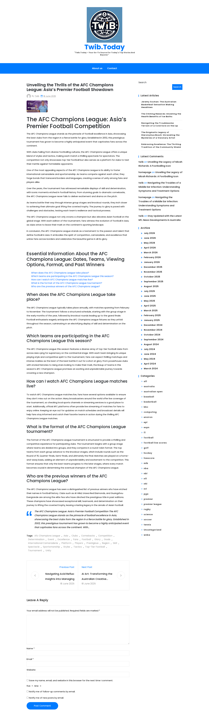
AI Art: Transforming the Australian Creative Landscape (97, 577)
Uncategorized (152, 529)
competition (105, 535)
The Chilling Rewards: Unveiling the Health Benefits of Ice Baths (161, 115)
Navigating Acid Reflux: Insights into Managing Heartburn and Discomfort (59, 577)
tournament (35, 550)
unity (48, 550)
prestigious (92, 543)
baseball (149, 396)
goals (107, 539)
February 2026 (152, 257)
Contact (112, 68)
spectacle (34, 546)
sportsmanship (51, 546)
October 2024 (152, 334)
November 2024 (153, 329)
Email (30, 659)
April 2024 (150, 363)
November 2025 (153, 271)
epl (145, 422)
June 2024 (150, 354)
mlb (146, 463)
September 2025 (153, 281)
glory (97, 539)
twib (37, 96)
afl (145, 381)
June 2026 (150, 238)
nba (146, 468)
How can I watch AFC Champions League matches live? (62, 279)
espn (146, 427)
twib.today (104, 47)
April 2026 (150, 247)
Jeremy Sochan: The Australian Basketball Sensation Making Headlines (158, 104)
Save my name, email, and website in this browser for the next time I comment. (71, 680)
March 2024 (151, 368)
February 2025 (152, 315)
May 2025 (149, 300)
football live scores (155, 442)
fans (75, 539)
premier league (153, 504)
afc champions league (47, 535)
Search (142, 82)
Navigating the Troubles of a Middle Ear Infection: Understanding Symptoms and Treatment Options (159, 187)
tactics (78, 546)
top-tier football (95, 546)
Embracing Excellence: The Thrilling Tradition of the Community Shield (161, 145)
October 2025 (152, 276)
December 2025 (153, 267)
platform (66, 543)
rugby (147, 509)
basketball (150, 401)
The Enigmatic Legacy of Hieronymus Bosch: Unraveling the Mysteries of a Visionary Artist (160, 135)
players (79, 543)
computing (150, 412)
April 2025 (150, 305)
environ (148, 417)
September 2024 (154, 339)
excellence (64, 539)
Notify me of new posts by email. (46, 697)
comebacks (88, 535)
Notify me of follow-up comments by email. (52, 691)
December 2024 (153, 325)
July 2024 (149, 349)
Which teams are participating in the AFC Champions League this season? (72, 276)
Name (31, 648)
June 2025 (150, 296)
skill (115, 543)
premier (148, 499)
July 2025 (149, 291)
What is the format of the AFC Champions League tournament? (66, 283)
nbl (145, 473)
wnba (147, 534)
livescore (149, 458)
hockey (148, 453)
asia (66, 535)
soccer (148, 519)
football (86, 539)
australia (149, 386)
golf (146, 447)
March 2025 (151, 310)
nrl (145, 488)
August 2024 (151, 344)
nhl (145, 483)
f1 (145, 432)
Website (31, 669)
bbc (146, 407)
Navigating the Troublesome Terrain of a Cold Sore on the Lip (159, 124)
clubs (75, 535)
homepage (144, 172)
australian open (153, 391)
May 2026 (149, 242)
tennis (147, 524)
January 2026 (152, 262)
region (105, 543)
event (51, 539)
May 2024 (149, 358)
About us (97, 68)
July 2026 (149, 233)
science (148, 514)
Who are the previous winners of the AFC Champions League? (65, 286)
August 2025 (151, 286)
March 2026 (151, 252)
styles (66, 546)
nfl (145, 478)
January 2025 (152, 320)
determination (36, 539)
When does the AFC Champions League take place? (60, 272)
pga (146, 494)
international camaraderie (43, 543)
